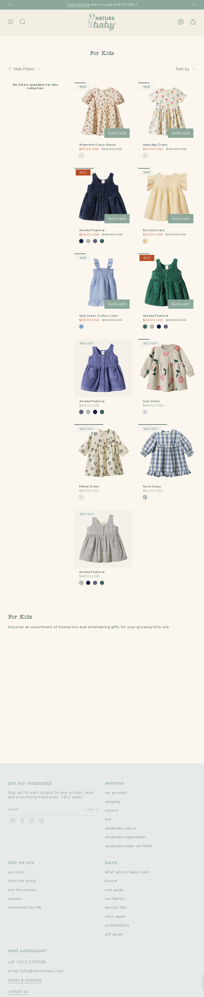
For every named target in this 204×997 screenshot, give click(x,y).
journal (111, 881)
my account (116, 793)
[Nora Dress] (167, 453)
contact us (18, 992)
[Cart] (193, 22)
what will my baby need (127, 872)
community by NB (24, 907)
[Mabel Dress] (103, 453)
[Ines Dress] (167, 368)
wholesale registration (125, 837)
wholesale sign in (120, 828)
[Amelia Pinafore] (103, 197)
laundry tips (116, 907)
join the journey (22, 890)
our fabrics (115, 899)
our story (16, 872)
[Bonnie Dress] (167, 197)
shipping (113, 802)
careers (15, 899)
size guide (114, 890)
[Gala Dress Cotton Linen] (103, 282)
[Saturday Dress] (167, 111)
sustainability (117, 925)
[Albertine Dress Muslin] (103, 111)
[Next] (193, 4)
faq (108, 819)
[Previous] (10, 4)
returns (111, 810)
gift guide (114, 934)
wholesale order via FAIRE (128, 846)
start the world (22, 881)
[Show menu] (10, 22)
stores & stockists (25, 980)
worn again (115, 916)
